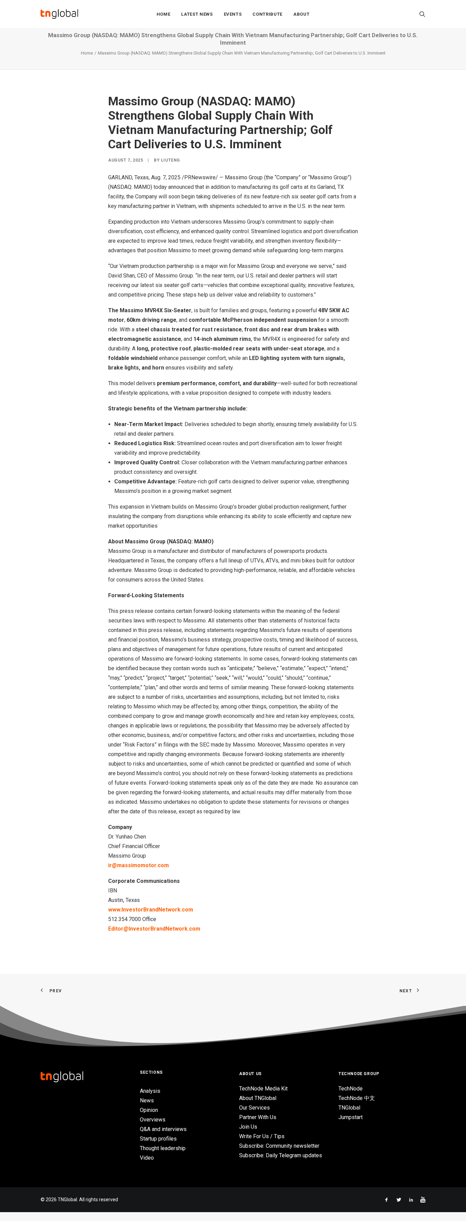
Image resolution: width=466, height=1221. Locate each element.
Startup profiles (158, 1138)
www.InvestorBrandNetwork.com (150, 909)
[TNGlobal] (59, 14)
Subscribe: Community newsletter (279, 1146)
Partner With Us (257, 1117)
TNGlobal (349, 1107)
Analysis (150, 1091)
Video (147, 1158)
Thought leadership (163, 1148)
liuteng (170, 160)
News (147, 1100)
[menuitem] (163, 14)
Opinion (149, 1110)
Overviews (152, 1119)
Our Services (254, 1107)
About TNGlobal (257, 1098)
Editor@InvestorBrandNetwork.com (154, 928)
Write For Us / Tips (262, 1136)
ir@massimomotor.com (138, 865)
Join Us (248, 1127)
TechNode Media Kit (263, 1088)
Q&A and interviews (163, 1129)
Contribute (267, 14)
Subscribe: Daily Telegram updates (280, 1155)
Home (164, 14)
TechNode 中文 (356, 1098)
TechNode (350, 1088)
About (301, 14)
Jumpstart (350, 1117)
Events (233, 14)
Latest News (197, 14)
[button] (422, 14)
